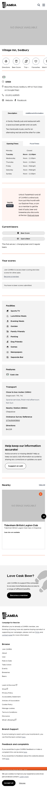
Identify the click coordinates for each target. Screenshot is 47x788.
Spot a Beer (25, 239)
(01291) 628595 (12, 95)
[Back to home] (9, 5)
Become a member (11, 276)
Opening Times (12, 143)
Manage (22, 783)
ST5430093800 (13, 420)
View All (42, 485)
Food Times (34, 143)
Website (9, 100)
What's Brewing (8, 720)
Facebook (21, 100)
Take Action (6, 664)
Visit (3, 657)
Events (5, 668)
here (23, 737)
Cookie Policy (7, 704)
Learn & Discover (9, 685)
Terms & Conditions (9, 712)
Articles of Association (11, 700)
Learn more (24, 777)
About (4, 653)
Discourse (6, 716)
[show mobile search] (38, 4)
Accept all (8, 783)
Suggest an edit (15, 466)
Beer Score (25, 233)
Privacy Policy (7, 693)
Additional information (34, 113)
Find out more (33, 215)
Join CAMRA (7, 649)
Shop (4, 689)
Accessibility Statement (11, 697)
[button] (43, 516)
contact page (7, 635)
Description (12, 113)
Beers (4, 676)
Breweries (6, 672)
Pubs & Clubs (7, 661)
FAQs (37, 632)
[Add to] (40, 494)
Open (8, 81)
